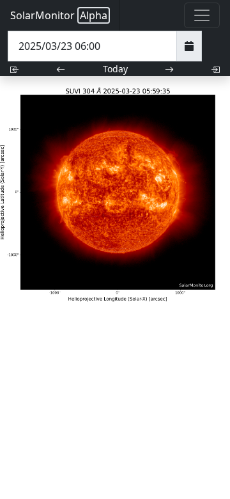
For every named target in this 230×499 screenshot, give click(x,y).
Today (115, 69)
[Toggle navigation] (202, 15)
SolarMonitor (58, 15)
